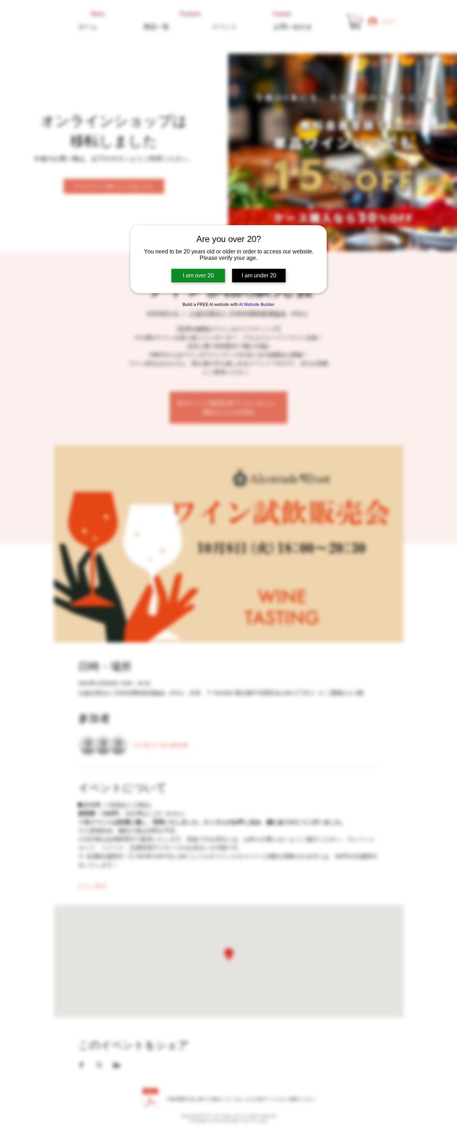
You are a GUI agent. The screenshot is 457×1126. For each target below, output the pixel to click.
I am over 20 (198, 275)
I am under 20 (259, 275)
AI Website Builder (257, 304)
